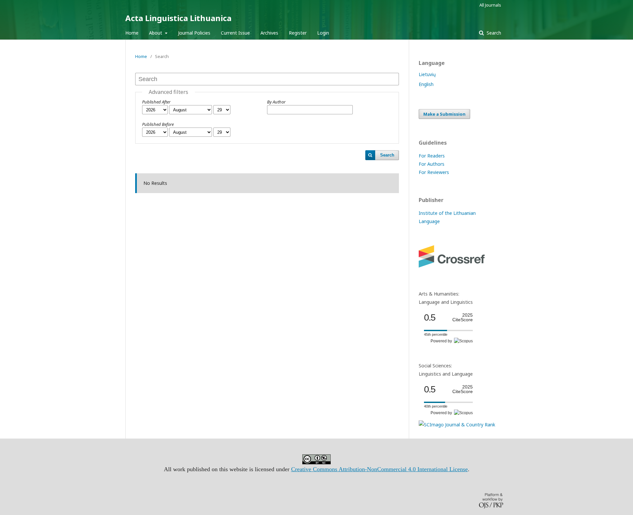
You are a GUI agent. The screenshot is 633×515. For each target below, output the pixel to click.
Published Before (158, 124)
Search (493, 33)
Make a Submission (444, 114)
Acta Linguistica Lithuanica (178, 18)
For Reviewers (434, 172)
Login (323, 33)
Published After (156, 102)
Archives (269, 33)
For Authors (431, 164)
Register (298, 33)
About (156, 33)
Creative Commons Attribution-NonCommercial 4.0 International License (379, 469)
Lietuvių (427, 74)
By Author (276, 102)
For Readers (432, 156)
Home (131, 33)
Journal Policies (194, 33)
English (426, 84)
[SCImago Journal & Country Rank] (457, 424)
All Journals (490, 5)
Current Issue (235, 33)
